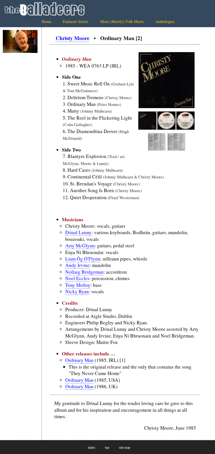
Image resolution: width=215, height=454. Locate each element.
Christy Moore (72, 38)
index (91, 447)
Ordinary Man (79, 360)
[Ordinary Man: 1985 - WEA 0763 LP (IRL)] (167, 106)
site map (124, 447)
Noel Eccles (77, 278)
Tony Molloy (77, 285)
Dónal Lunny (78, 232)
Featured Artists (75, 21)
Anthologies (165, 21)
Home (46, 21)
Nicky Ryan (77, 291)
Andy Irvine (77, 265)
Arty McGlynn (80, 245)
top (107, 447)
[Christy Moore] (20, 41)
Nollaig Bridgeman (84, 272)
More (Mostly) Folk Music (122, 21)
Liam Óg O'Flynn (82, 258)
